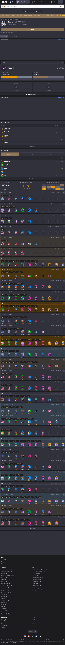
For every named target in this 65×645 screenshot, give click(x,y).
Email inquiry (4, 625)
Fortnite (3, 594)
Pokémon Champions (6, 575)
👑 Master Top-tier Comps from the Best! (30, 11)
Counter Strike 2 (5, 592)
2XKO (2, 598)
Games (3, 604)
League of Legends (6, 569)
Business (34, 620)
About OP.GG (4, 560)
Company (3, 561)
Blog (2, 563)
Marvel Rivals (4, 587)
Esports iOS (35, 591)
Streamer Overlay (5, 614)
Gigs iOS (34, 583)
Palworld (3, 573)
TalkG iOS (34, 587)
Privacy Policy (4, 620)
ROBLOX (3, 581)
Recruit (34, 623)
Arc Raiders (4, 589)
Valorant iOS (35, 579)
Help (2, 623)
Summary (4, 36)
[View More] (46, 2)
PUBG (2, 579)
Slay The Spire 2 (5, 591)
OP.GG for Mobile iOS (37, 571)
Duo (2, 606)
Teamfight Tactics (22, 2)
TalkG (2, 608)
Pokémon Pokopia (5, 585)
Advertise (34, 621)
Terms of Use (4, 621)
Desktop (3, 602)
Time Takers (4, 600)
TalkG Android (35, 585)
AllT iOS (34, 575)
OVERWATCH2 (4, 583)
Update (32, 29)
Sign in (60, 2)
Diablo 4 (3, 596)
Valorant (3, 577)
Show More (31, 146)
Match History (13, 36)
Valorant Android (36, 577)
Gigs (2, 612)
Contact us (3, 627)
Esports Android (36, 589)
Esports (3, 610)
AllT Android (35, 573)
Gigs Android (35, 581)
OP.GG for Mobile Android (38, 569)
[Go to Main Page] (4, 2)
